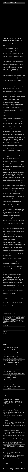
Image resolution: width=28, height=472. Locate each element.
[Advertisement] (14, 20)
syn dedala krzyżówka (10, 377)
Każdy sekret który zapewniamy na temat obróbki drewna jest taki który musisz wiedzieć (13, 446)
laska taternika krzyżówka (11, 362)
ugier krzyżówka (9, 382)
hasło (4, 338)
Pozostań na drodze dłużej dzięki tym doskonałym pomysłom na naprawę (11, 429)
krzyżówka (5, 335)
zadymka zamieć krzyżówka (11, 386)
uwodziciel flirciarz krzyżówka (12, 379)
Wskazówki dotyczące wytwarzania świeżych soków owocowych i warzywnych (13, 410)
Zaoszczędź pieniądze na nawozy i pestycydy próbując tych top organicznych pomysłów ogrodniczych (13, 402)
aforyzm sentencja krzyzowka (12, 352)
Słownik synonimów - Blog (10, 2)
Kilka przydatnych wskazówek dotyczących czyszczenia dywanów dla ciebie (13, 443)
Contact (15, 469)
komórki (5, 331)
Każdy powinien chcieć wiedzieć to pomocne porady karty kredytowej (13, 449)
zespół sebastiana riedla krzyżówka (13, 373)
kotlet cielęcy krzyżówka (10, 347)
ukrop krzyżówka (9, 388)
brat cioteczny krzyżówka (11, 384)
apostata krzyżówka (9, 375)
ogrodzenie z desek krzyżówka (12, 358)
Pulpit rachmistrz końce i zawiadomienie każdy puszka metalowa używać (13, 423)
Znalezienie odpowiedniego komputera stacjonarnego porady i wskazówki (12, 398)
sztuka (4, 333)
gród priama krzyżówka (10, 356)
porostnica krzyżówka (10, 349)
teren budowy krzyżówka (11, 367)
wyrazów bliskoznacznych (15, 468)
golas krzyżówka (9, 371)
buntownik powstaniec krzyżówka (13, 360)
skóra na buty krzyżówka (11, 364)
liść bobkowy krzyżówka (10, 354)
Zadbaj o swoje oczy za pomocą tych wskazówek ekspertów (11, 406)
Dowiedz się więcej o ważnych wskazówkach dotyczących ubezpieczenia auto (13, 456)
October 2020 (6, 325)
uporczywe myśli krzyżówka (11, 369)
